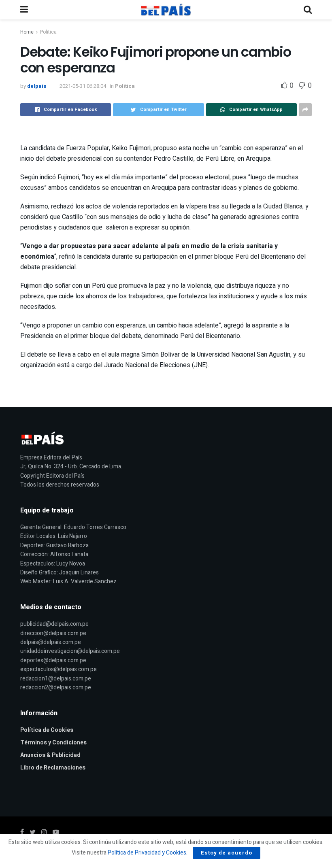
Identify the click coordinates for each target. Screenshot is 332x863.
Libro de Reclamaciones (52, 767)
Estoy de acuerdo (226, 853)
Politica (48, 32)
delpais (37, 86)
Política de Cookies (46, 730)
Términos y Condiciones (53, 742)
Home (27, 32)
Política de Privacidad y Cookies (147, 852)
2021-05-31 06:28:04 (83, 86)
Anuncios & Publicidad (50, 755)
